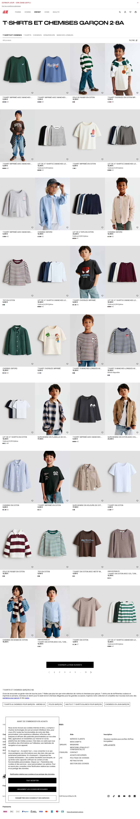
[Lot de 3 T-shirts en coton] (17, 409)
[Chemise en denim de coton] (17, 612)
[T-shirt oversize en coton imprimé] (122, 69)
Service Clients (77, 739)
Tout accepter (32, 781)
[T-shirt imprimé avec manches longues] (17, 69)
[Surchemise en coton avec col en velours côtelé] (122, 409)
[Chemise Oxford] (52, 204)
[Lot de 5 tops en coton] (87, 204)
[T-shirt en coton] (122, 477)
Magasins (74, 745)
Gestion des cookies (79, 763)
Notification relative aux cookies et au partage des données (32, 774)
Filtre (132, 40)
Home (46, 12)
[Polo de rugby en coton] (87, 69)
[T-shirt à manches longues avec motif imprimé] (87, 340)
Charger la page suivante (70, 665)
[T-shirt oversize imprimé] (87, 272)
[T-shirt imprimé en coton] (87, 135)
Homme (27, 12)
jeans (27, 698)
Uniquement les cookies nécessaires (32, 789)
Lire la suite (109, 745)
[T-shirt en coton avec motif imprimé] (87, 543)
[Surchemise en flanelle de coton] (52, 409)
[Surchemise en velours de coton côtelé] (87, 477)
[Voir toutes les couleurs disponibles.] (74, 102)
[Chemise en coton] (17, 477)
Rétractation (76, 761)
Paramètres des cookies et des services (32, 798)
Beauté (56, 12)
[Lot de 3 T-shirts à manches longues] (52, 135)
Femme (18, 12)
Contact (74, 752)
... (80, 672)
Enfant (37, 12)
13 (86, 672)
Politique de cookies (79, 758)
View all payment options (75, 812)
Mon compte (75, 742)
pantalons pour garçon (11, 698)
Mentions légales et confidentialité (79, 748)
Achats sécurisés (78, 755)
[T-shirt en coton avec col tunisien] (122, 543)
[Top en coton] (17, 272)
